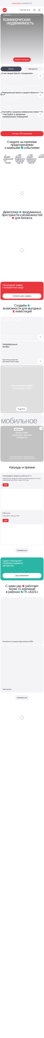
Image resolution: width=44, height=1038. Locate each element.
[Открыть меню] (39, 10)
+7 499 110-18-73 (24, 10)
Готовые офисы (16, 3)
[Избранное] (34, 10)
